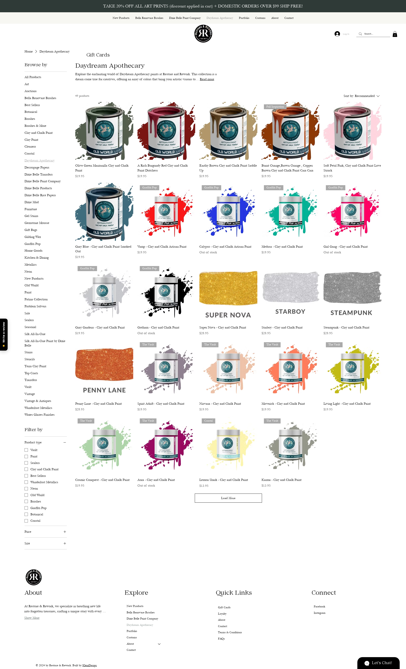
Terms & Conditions (230, 632)
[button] (394, 34)
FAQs (221, 638)
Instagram (319, 613)
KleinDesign (89, 665)
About (130, 644)
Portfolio (132, 631)
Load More (228, 498)
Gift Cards (98, 55)
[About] (159, 644)
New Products (135, 606)
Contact (131, 650)
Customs (132, 637)
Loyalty (222, 613)
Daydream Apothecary (140, 625)
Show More (32, 618)
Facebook (319, 606)
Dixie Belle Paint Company (142, 618)
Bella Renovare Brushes (141, 612)
